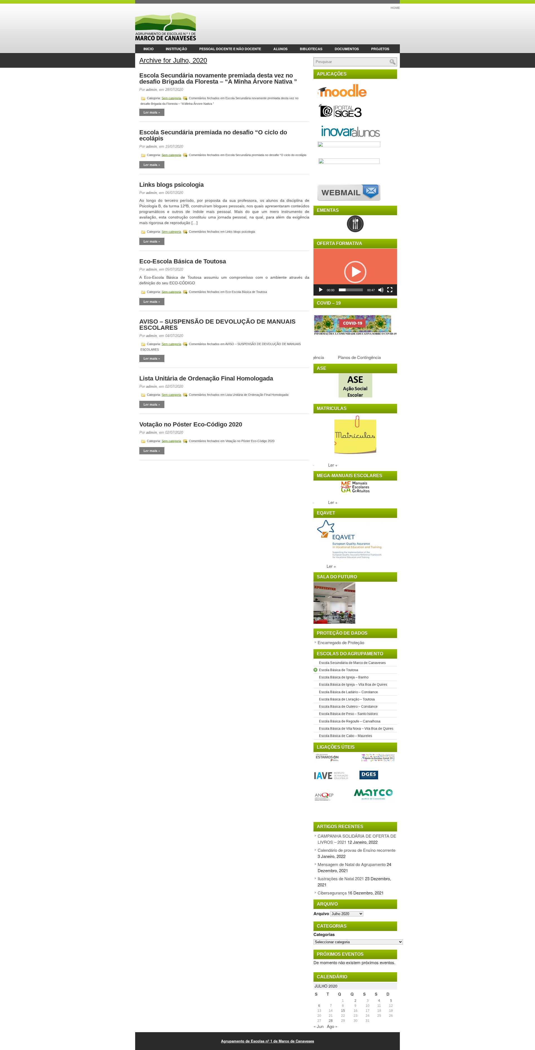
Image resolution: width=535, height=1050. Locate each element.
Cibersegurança (332, 893)
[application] (355, 272)
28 (331, 1021)
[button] (355, 272)
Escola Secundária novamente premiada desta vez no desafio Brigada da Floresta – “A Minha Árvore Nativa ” (218, 78)
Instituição (176, 48)
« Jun (318, 1026)
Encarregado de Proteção (341, 642)
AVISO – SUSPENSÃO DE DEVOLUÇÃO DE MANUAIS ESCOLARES (217, 324)
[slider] (351, 289)
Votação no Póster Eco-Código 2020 (190, 424)
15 (343, 1011)
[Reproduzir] (321, 290)
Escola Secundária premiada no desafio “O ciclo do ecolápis (213, 135)
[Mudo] (381, 290)
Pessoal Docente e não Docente (230, 48)
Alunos (280, 48)
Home (395, 7)
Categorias (324, 934)
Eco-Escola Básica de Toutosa (182, 261)
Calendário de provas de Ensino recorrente (356, 850)
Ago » (332, 1026)
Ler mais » (152, 112)
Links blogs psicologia (171, 184)
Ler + (329, 465)
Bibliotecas (311, 48)
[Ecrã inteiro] (390, 290)
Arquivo (321, 913)
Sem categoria (171, 98)
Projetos (380, 48)
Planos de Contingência (352, 357)
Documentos (347, 48)
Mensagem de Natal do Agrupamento (352, 864)
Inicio (149, 48)
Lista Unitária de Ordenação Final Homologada (206, 378)
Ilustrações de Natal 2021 (341, 878)
